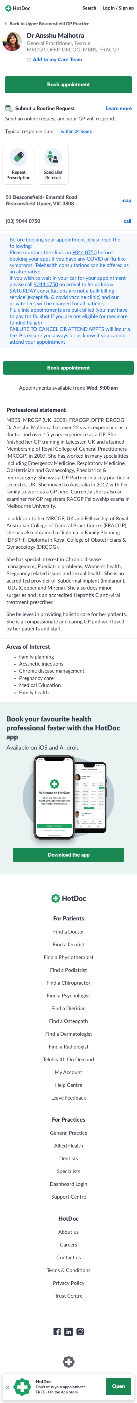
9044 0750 (84, 252)
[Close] (7, 1387)
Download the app (69, 855)
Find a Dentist (68, 944)
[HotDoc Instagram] (80, 1332)
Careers (68, 1244)
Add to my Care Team (57, 59)
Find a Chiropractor (68, 983)
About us (68, 1232)
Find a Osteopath (68, 1021)
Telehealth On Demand (68, 1059)
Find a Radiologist (69, 1046)
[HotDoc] (17, 8)
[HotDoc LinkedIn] (68, 1332)
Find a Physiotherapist (69, 957)
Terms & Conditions (68, 1270)
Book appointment (68, 84)
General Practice (68, 1133)
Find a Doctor (68, 931)
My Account (68, 1072)
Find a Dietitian (68, 1008)
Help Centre (68, 1085)
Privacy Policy (68, 1283)
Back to (49, 24)
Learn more (119, 108)
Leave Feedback (68, 1098)
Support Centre (68, 1197)
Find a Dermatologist (68, 1034)
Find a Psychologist (68, 995)
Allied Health (68, 1145)
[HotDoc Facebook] (57, 1332)
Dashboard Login (68, 1184)
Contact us (68, 1257)
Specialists (68, 1171)
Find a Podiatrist (68, 970)
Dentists (68, 1158)
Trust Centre (69, 1296)
